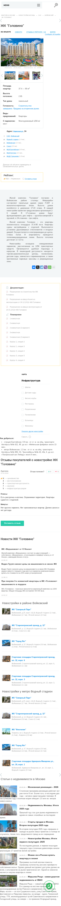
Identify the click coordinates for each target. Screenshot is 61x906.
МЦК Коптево (11, 153)
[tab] (24, 374)
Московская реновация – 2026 (43, 787)
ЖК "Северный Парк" (21, 609)
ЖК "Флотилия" (19, 730)
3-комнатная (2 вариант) (20, 337)
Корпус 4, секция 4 (17, 360)
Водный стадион (12, 139)
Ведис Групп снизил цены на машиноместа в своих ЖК (29, 564)
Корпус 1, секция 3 (17, 346)
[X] (37, 267)
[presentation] (24, 374)
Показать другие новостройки (32, 431)
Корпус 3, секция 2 (17, 351)
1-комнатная (15, 319)
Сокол (9, 146)
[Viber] (45, 267)
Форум (52, 32)
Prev (1, 20)
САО (8, 136)
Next (60, 20)
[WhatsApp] (49, 267)
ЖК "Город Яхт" (19, 641)
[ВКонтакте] (33, 267)
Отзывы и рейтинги (36, 32)
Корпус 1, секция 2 (17, 342)
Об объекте (6, 32)
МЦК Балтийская (13, 149)
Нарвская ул (18, 131)
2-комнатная (15, 323)
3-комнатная (15, 333)
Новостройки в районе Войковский (25, 603)
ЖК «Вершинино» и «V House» (16, 549)
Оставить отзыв (12, 523)
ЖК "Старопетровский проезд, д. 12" (28, 625)
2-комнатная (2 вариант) (20, 328)
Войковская (11, 143)
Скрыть (25, 437)
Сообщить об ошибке (52, 34)
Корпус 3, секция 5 (17, 356)
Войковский (15, 136)
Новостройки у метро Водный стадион (27, 691)
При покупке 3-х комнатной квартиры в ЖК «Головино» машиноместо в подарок (29, 582)
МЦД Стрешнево (13, 156)
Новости (18, 32)
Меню (6, 5)
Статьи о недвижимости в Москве (23, 779)
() (49, 471)
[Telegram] (41, 267)
